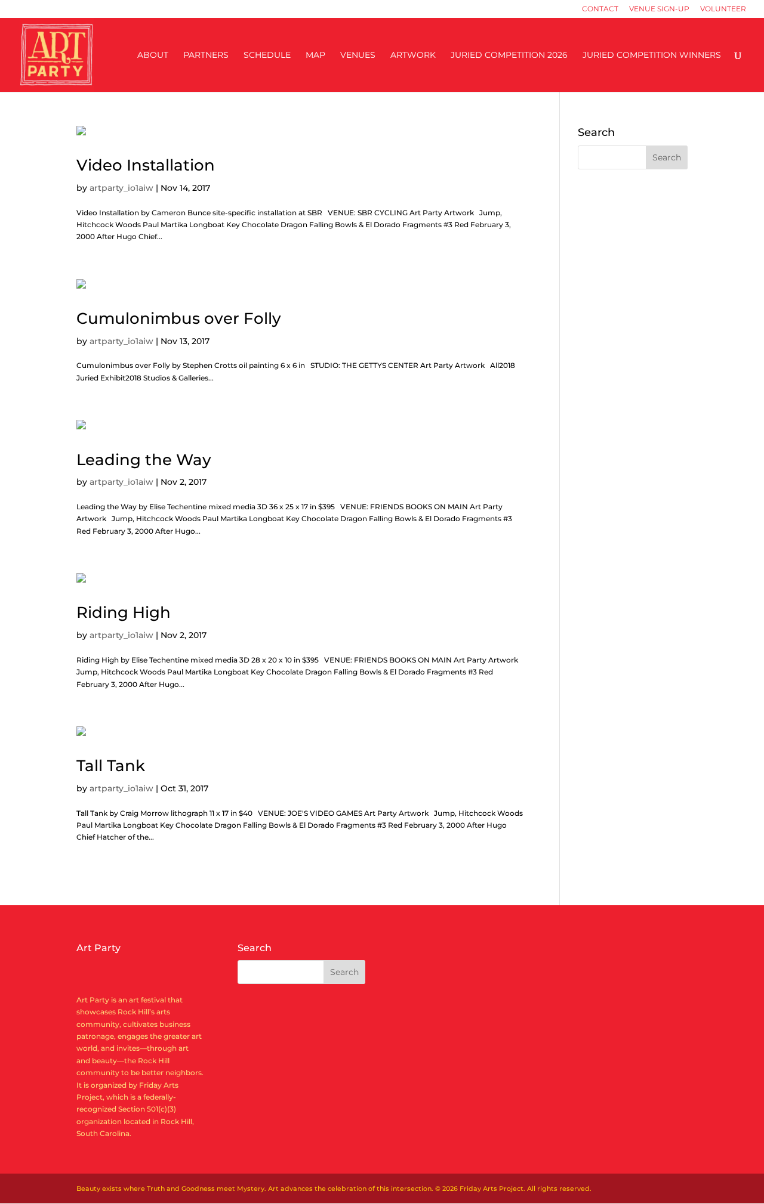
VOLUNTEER (723, 9)
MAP (315, 55)
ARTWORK (413, 55)
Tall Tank (110, 765)
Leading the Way (143, 459)
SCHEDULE (267, 55)
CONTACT (600, 9)
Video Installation (145, 165)
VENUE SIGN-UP (659, 9)
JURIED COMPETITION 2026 (509, 55)
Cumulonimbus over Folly (178, 318)
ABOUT (152, 55)
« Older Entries (102, 885)
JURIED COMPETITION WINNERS (652, 55)
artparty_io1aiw (121, 187)
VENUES (357, 55)
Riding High (123, 612)
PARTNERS (206, 55)
